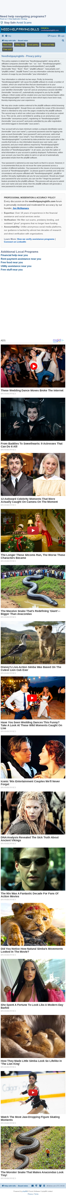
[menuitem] (8, 36)
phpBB (24, 1191)
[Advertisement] (24, 7)
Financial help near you (14, 255)
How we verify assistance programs (35, 239)
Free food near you (12, 262)
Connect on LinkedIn (15, 242)
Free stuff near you (12, 269)
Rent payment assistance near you (21, 259)
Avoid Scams (24, 22)
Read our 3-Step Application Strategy (13, 19)
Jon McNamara (21, 208)
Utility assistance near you (16, 266)
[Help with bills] (33, 29)
